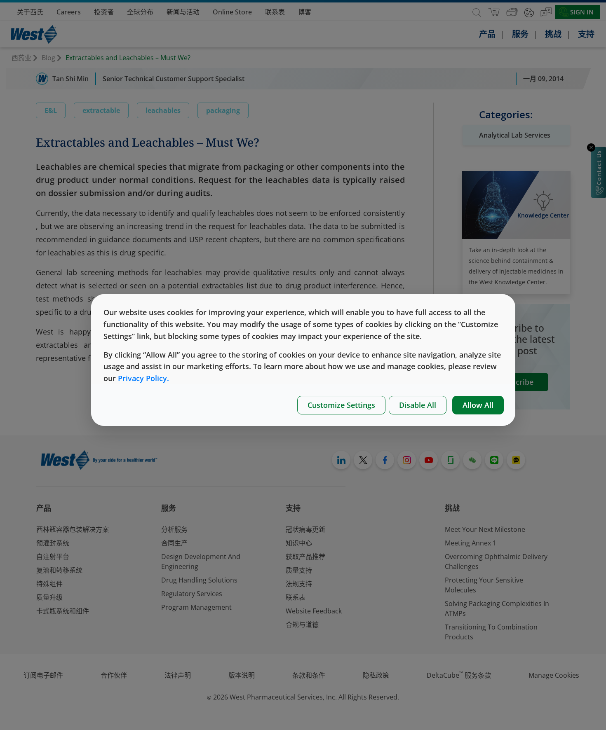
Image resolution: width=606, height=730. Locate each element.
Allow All (478, 405)
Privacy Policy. (143, 378)
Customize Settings (341, 405)
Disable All (417, 405)
